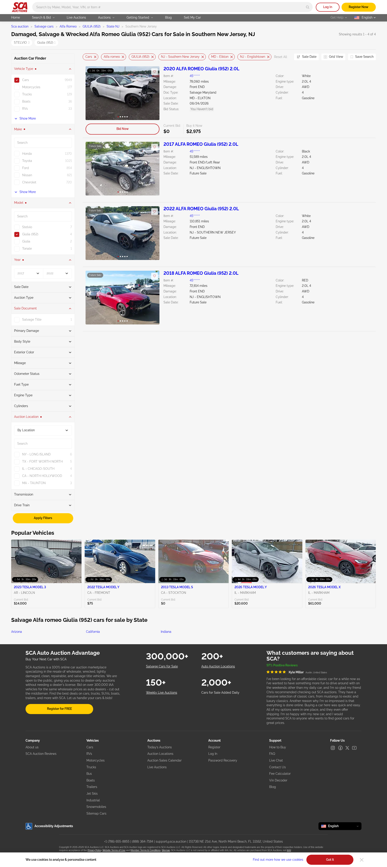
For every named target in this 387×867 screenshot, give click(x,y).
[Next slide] (285, 57)
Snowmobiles (96, 807)
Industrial (93, 800)
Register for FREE (59, 708)
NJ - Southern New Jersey (180, 56)
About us (32, 747)
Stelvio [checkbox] (27, 227)
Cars (88, 56)
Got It (330, 859)
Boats (90, 780)
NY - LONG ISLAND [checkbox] (36, 454)
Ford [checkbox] (25, 168)
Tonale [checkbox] (27, 248)
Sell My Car (192, 17)
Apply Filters (43, 518)
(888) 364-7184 (142, 841)
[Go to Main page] (19, 7)
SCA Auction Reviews (41, 753)
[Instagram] (332, 748)
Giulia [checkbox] (26, 241)
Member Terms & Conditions (146, 850)
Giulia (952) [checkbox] (30, 234)
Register (214, 747)
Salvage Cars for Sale (162, 666)
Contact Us (277, 767)
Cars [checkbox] (25, 80)
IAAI (289, 850)
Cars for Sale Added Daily (220, 692)
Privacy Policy (94, 850)
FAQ (272, 753)
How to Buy (277, 747)
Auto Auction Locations (218, 666)
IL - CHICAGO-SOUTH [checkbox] (38, 468)
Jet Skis (92, 793)
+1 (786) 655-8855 (116, 841)
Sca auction (19, 26)
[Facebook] (340, 748)
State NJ (113, 26)
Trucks (91, 767)
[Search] (307, 7)
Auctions (104, 17)
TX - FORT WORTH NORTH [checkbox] (42, 461)
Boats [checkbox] (26, 101)
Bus (89, 773)
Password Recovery (222, 760)
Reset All (280, 57)
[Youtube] (354, 748)
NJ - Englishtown (252, 56)
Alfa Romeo (68, 26)
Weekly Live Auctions (161, 692)
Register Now (358, 7)
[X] (347, 748)
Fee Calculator (280, 773)
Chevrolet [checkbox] (29, 182)
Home (15, 17)
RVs (89, 753)
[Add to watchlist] (154, 71)
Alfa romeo (112, 56)
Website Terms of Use (113, 850)
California (93, 631)
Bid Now (122, 129)
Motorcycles (95, 760)
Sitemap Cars (96, 813)
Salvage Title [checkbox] (31, 319)
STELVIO (22, 42)
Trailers (91, 787)
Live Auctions (76, 17)
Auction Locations (160, 753)
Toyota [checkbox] (27, 161)
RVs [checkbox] (25, 108)
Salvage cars (44, 26)
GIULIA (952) (92, 26)
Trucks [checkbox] (27, 94)
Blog (168, 17)
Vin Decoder (278, 780)
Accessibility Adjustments (53, 826)
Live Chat (276, 760)
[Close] (362, 860)
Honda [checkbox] (27, 153)
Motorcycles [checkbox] (31, 87)
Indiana (166, 631)
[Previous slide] (86, 57)
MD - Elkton (219, 56)
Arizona (16, 631)
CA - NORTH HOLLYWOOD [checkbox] (42, 476)
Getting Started (138, 17)
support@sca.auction (171, 841)
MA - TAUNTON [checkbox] (34, 483)
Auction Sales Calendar (164, 760)
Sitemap (166, 850)
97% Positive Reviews (282, 665)
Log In (327, 7)
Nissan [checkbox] (27, 175)
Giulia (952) (46, 42)
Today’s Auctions (159, 747)
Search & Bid (41, 17)
